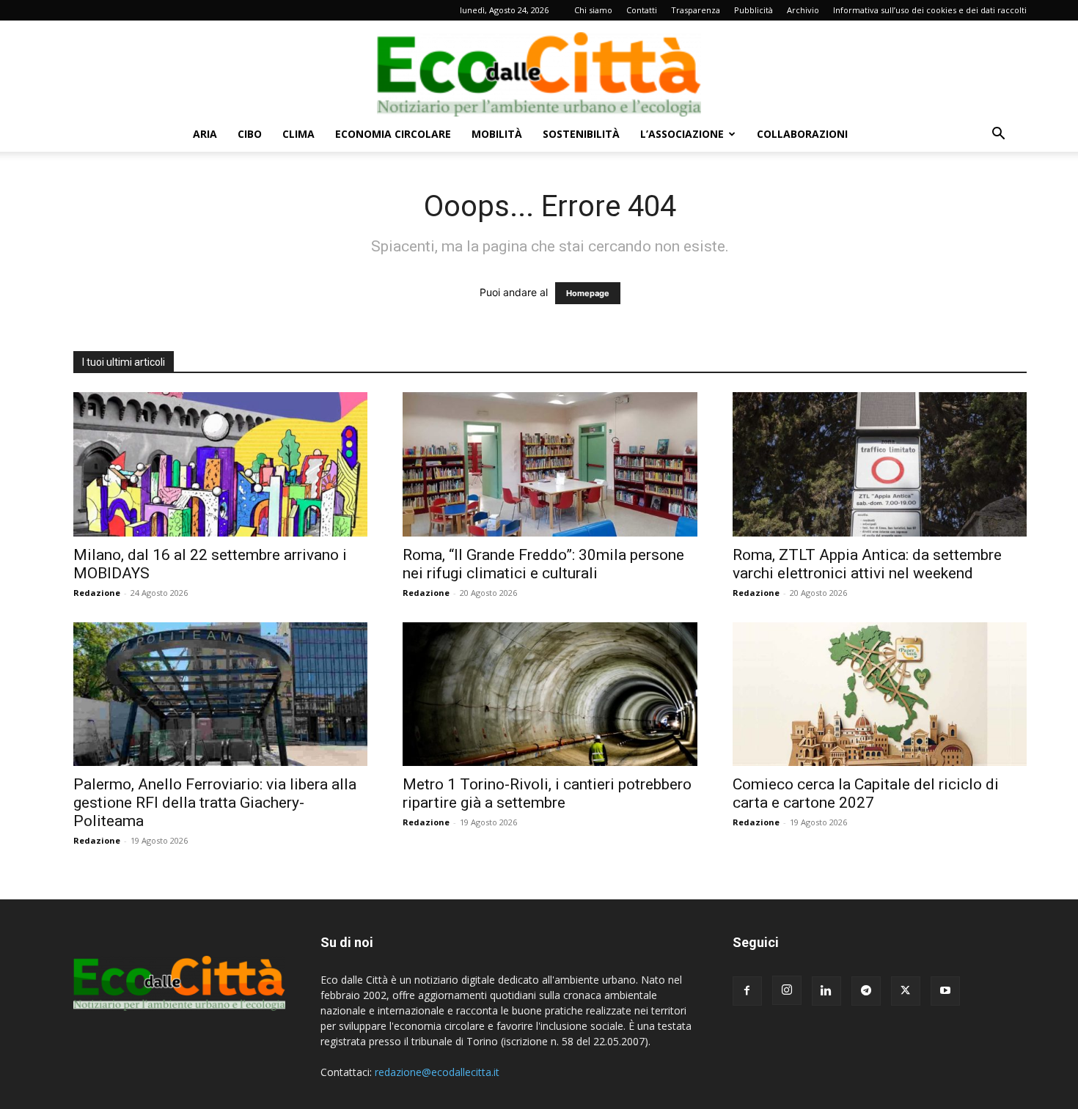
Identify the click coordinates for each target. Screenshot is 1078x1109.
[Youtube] (945, 991)
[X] (905, 991)
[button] (998, 135)
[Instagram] (787, 990)
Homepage (587, 293)
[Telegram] (866, 991)
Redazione (96, 592)
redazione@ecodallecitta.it (437, 1072)
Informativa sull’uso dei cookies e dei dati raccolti (930, 9)
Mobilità (497, 134)
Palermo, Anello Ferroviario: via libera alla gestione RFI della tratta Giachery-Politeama (214, 802)
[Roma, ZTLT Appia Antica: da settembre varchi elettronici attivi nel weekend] (880, 464)
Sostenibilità (581, 134)
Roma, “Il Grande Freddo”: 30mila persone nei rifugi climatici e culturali (543, 564)
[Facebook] (747, 991)
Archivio (803, 9)
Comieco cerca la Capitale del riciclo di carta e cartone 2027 (866, 793)
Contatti (641, 9)
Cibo (250, 134)
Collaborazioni (802, 134)
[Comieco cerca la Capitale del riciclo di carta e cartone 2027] (880, 694)
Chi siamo (593, 9)
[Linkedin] (826, 991)
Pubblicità (753, 9)
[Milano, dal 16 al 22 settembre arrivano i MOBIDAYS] (220, 464)
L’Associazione (682, 134)
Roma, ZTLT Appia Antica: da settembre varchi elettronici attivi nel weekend (867, 564)
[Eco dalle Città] (539, 69)
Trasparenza (695, 9)
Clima (298, 134)
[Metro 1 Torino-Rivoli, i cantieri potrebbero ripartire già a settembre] (550, 694)
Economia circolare (393, 134)
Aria (205, 134)
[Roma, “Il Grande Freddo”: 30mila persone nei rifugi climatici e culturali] (550, 464)
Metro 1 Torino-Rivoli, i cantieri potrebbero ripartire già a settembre (547, 793)
